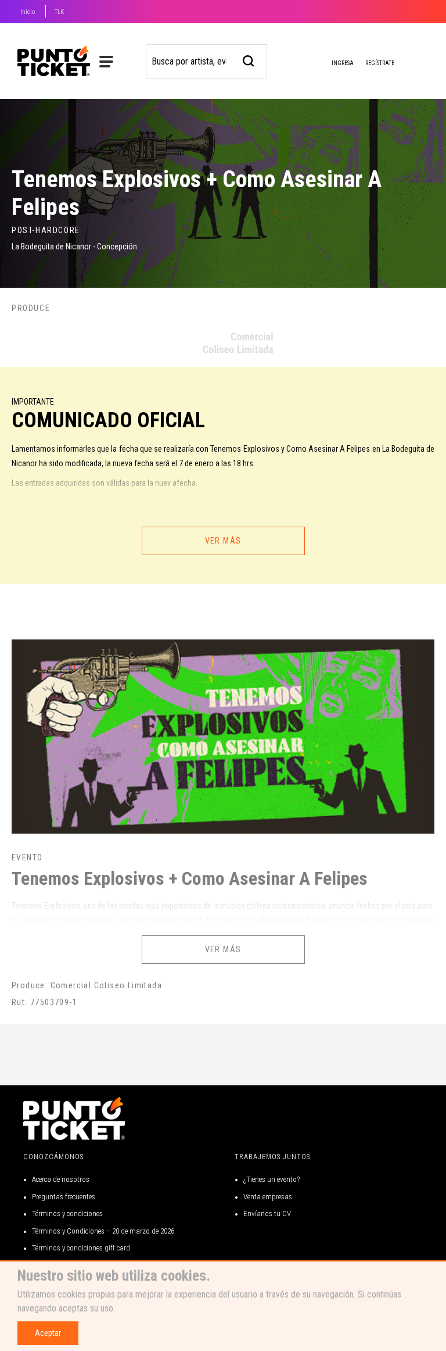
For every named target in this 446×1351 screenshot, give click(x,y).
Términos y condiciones (67, 1213)
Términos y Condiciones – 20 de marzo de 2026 (103, 1231)
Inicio (27, 12)
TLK (59, 12)
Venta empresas (267, 1196)
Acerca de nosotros (60, 1179)
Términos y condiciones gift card (81, 1247)
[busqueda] (249, 59)
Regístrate (379, 63)
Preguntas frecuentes (63, 1196)
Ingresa (342, 63)
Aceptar (48, 1333)
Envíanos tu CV (267, 1213)
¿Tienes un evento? (271, 1179)
